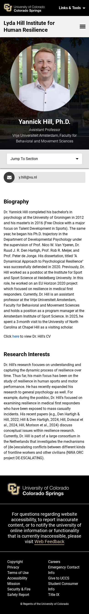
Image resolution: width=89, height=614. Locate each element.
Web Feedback (49, 541)
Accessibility (17, 578)
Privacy (13, 567)
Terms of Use (18, 573)
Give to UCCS (58, 578)
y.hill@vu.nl (28, 177)
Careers (54, 562)
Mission (13, 584)
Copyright (15, 562)
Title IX (53, 595)
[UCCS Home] (29, 8)
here (16, 336)
